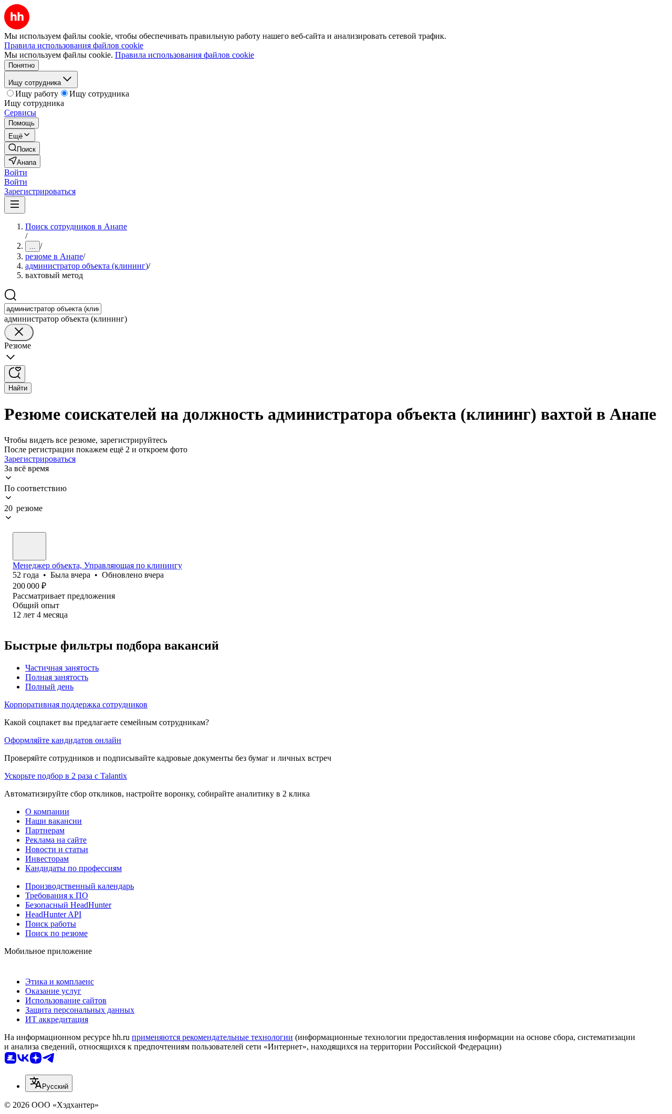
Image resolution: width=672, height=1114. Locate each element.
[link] (22, 148)
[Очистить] (19, 332)
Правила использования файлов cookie (184, 54)
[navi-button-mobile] (14, 205)
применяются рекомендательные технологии (212, 1037)
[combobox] (52, 308)
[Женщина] (29, 546)
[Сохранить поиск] (14, 374)
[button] (15, 172)
